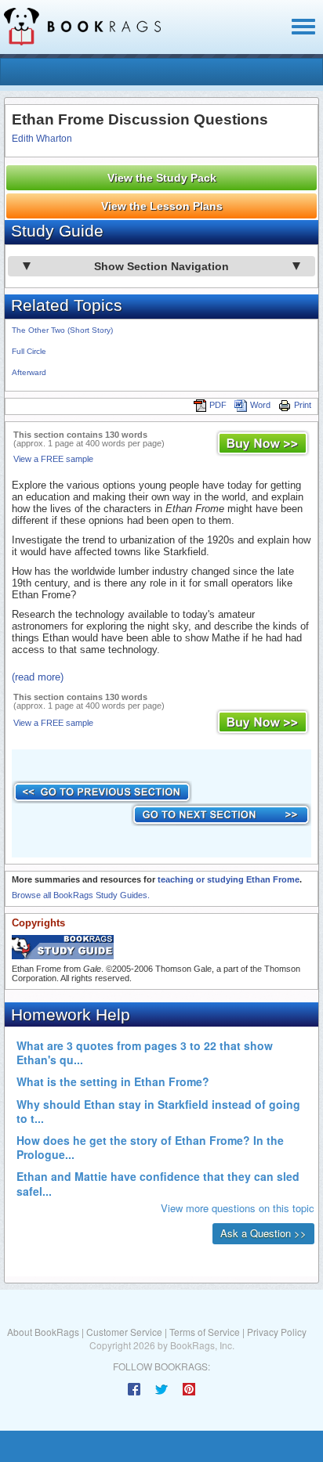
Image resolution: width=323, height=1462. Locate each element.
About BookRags (43, 1331)
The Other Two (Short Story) (62, 330)
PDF (218, 405)
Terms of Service (204, 1331)
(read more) (38, 677)
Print (302, 405)
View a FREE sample (53, 459)
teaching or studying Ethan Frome (228, 879)
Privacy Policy (277, 1331)
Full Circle (29, 351)
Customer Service (124, 1331)
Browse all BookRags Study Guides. (81, 895)
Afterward (29, 372)
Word (260, 405)
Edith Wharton (42, 138)
